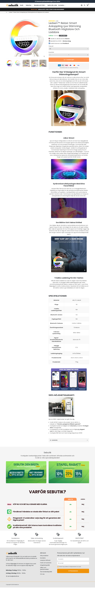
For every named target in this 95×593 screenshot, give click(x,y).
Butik (22, 5)
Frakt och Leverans (45, 563)
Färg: (51, 46)
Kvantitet (51, 52)
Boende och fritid (40, 5)
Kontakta (61, 5)
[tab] (69, 440)
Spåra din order (52, 5)
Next (44, 38)
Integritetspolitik (45, 565)
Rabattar (29, 5)
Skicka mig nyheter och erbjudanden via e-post (70, 566)
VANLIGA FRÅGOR (45, 560)
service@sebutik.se (12, 576)
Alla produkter (44, 555)
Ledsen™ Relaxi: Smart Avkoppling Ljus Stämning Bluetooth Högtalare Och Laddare (29, 12)
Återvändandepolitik (46, 572)
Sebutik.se (16, 584)
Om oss (42, 574)
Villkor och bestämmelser (44, 568)
